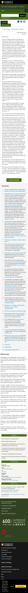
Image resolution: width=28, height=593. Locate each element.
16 (3, 335)
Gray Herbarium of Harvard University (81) (11, 477)
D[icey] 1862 (19, 313)
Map (2, 574)
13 (3, 313)
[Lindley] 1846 (8, 347)
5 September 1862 (19, 193)
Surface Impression (11, 513)
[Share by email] (24, 21)
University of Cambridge (7, 505)
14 (3, 319)
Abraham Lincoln (20, 319)
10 (3, 297)
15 (3, 329)
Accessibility (4, 554)
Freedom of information (6, 556)
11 (3, 305)
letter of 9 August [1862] (11, 226)
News (2, 576)
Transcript (4, 22)
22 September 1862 (9, 195)
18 (3, 347)
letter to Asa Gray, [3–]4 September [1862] (14, 261)
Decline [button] (12, 586)
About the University (6, 566)
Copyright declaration (6, 508)
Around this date (5, 25)
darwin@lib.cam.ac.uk (6, 503)
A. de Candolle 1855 (9, 349)
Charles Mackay (8, 329)
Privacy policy (4, 511)
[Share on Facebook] (18, 21)
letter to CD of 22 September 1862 (15, 252)
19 (3, 349)
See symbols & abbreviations (13, 480)
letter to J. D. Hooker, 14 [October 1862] (16, 239)
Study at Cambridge (6, 562)
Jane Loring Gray (15, 335)
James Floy (7, 344)
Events (2, 579)
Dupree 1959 (10, 338)
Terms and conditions (6, 558)
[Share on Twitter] (21, 21)
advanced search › (5, 18)
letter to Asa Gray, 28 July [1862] (12, 204)
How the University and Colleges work (10, 569)
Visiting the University (6, 571)
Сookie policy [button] (5, 590)
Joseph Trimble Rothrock (16, 244)
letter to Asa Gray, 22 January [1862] (15, 340)
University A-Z (4, 550)
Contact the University (6, 552)
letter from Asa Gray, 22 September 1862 (15, 191)
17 (3, 344)
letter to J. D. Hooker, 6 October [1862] (15, 305)
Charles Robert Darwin (7, 468)
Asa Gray (12, 193)
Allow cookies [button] (21, 586)
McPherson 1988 (20, 325)
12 (3, 311)
